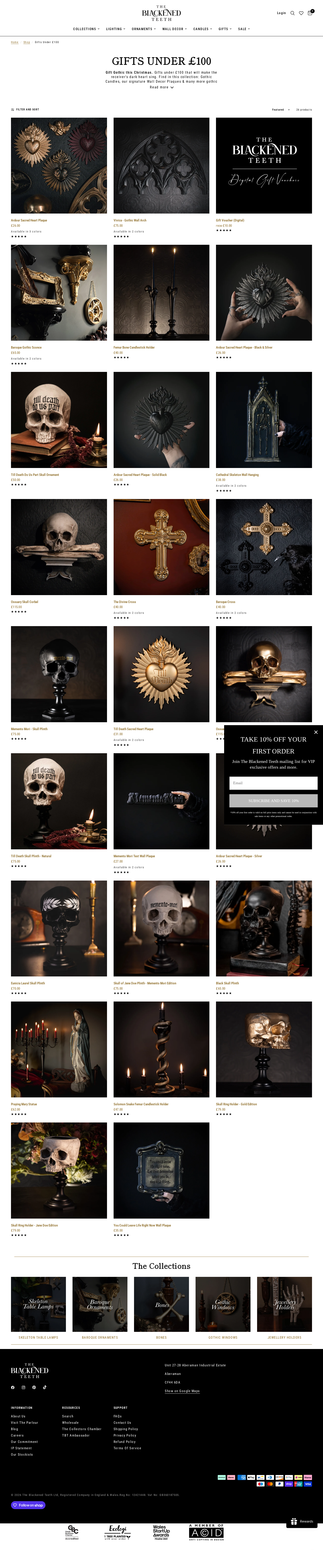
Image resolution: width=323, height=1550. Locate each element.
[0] (309, 13)
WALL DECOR (172, 29)
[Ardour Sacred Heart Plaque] (59, 166)
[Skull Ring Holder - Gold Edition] (264, 1050)
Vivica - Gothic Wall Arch (130, 220)
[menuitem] (86, 29)
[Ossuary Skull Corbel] (59, 547)
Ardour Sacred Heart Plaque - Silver (239, 856)
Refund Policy (125, 1442)
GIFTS (224, 29)
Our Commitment (24, 1442)
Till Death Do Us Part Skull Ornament (35, 475)
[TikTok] (48, 1387)
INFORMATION (22, 1407)
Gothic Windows (223, 1338)
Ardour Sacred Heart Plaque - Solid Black (140, 475)
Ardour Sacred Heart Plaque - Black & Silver (244, 347)
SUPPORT (121, 1407)
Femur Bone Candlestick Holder (134, 347)
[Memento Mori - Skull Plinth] (59, 674)
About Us (18, 1416)
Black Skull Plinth (227, 983)
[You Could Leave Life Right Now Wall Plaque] (162, 1170)
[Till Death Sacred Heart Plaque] (162, 674)
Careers (17, 1435)
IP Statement (21, 1448)
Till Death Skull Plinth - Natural (31, 856)
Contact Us (122, 1423)
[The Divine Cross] (162, 547)
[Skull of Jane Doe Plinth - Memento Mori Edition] (162, 929)
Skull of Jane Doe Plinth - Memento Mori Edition (145, 983)
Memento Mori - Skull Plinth (29, 729)
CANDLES (201, 29)
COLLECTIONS (84, 29)
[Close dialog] (315, 732)
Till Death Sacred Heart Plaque (133, 729)
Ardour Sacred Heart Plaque (29, 220)
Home (15, 42)
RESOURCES (71, 1407)
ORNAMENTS (142, 29)
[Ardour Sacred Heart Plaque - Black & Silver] (264, 293)
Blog (14, 1429)
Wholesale (70, 1423)
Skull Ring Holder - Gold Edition (236, 1104)
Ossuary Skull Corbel (24, 602)
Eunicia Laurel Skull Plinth (28, 983)
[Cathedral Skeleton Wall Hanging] (264, 420)
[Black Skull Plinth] (264, 929)
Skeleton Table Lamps (38, 1338)
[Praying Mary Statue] (59, 1050)
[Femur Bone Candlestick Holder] (162, 293)
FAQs (118, 1416)
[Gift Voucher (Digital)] (264, 166)
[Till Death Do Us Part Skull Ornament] (59, 420)
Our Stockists (22, 1455)
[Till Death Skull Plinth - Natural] (59, 801)
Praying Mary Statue (24, 1104)
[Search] (292, 13)
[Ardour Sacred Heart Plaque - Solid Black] (162, 420)
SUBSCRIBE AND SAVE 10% (274, 801)
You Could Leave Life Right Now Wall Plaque (142, 1225)
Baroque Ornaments (100, 1338)
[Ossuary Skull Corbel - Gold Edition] (264, 674)
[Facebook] (16, 1387)
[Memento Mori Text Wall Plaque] (162, 801)
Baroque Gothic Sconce (26, 347)
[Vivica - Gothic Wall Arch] (162, 166)
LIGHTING (114, 29)
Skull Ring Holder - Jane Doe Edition (34, 1225)
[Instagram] (26, 1387)
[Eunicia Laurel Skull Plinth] (59, 929)
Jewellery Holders (285, 1338)
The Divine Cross (125, 602)
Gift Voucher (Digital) (230, 220)
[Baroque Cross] (264, 547)
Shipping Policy (126, 1429)
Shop (27, 42)
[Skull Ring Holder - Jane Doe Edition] (59, 1170)
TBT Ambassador (76, 1435)
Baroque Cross (225, 602)
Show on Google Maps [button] (182, 1391)
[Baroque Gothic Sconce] (59, 293)
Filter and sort (27, 109)
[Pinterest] (37, 1387)
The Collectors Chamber (82, 1429)
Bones (161, 1338)
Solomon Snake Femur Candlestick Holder (141, 1104)
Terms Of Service (128, 1448)
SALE (242, 29)
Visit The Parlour (24, 1423)
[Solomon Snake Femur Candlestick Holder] (162, 1050)
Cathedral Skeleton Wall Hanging (237, 475)
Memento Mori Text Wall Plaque (134, 856)
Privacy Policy (125, 1435)
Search (67, 1416)
